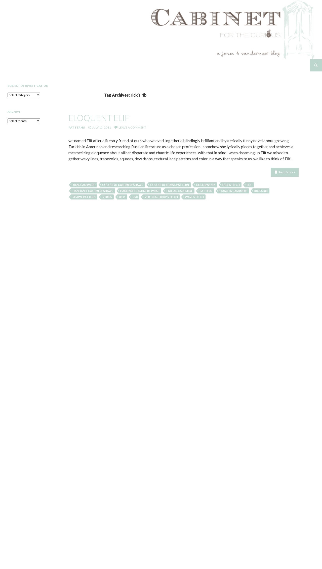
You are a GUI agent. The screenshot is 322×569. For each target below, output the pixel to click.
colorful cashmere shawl (122, 184)
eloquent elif (98, 118)
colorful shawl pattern (169, 184)
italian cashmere (180, 190)
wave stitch (194, 196)
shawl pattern (84, 196)
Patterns (76, 127)
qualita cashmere (233, 190)
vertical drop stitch (161, 196)
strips (107, 196)
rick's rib (261, 190)
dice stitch (231, 184)
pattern (206, 190)
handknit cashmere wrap (139, 190)
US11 (122, 196)
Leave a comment (132, 127)
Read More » (286, 172)
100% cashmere (84, 184)
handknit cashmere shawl (93, 190)
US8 (135, 196)
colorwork (205, 184)
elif (249, 184)
